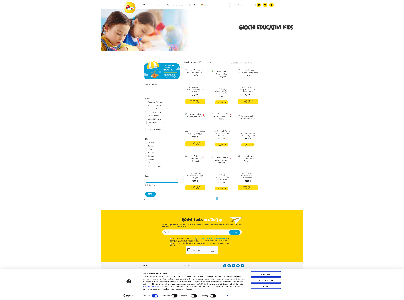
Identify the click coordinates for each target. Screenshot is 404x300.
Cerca (150, 194)
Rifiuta (265, 286)
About (146, 265)
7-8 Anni (151, 156)
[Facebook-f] (224, 265)
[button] (203, 71)
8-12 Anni (151, 159)
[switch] (174, 295)
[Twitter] (242, 265)
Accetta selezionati (266, 280)
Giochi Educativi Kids (156, 122)
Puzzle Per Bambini (155, 129)
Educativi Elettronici (155, 102)
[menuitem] (206, 5)
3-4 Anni (151, 149)
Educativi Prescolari (155, 105)
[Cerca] (251, 5)
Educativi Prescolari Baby (157, 109)
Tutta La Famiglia (154, 166)
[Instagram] (229, 265)
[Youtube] (233, 265)
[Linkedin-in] (238, 265)
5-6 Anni (151, 153)
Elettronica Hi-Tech (155, 112)
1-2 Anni (151, 146)
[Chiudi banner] (285, 274)
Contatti (186, 265)
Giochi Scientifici (154, 126)
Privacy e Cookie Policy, (152, 286)
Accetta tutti (265, 274)
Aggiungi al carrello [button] (195, 101)
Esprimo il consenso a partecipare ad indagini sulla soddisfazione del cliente (199, 244)
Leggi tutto (222, 102)
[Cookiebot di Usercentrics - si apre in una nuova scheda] (129, 295)
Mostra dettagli (225, 296)
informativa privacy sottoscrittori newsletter (208, 238)
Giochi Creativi (153, 116)
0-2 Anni (151, 142)
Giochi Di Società (154, 119)
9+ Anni (150, 163)
